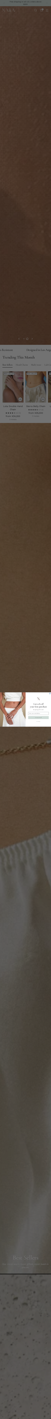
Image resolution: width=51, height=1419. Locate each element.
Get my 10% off (38, 717)
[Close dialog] (50, 693)
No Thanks (38, 721)
